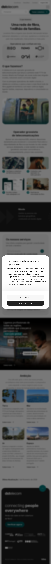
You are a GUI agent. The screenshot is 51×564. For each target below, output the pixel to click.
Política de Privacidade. (22, 284)
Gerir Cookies (25, 297)
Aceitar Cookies (25, 303)
